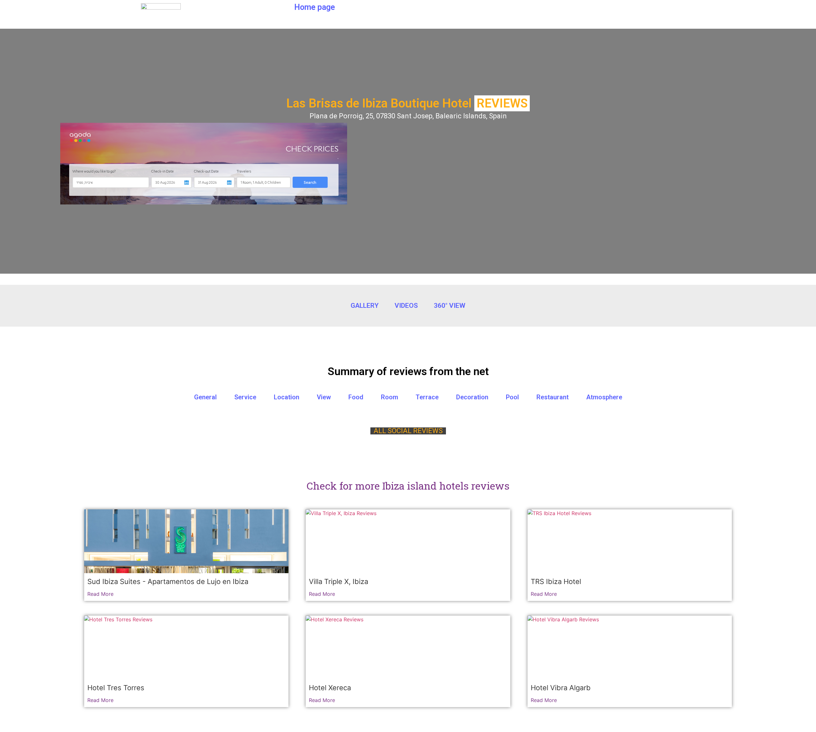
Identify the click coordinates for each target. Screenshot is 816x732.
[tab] (408, 397)
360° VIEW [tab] (449, 305)
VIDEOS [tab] (406, 305)
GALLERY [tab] (365, 305)
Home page (314, 7)
